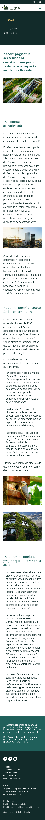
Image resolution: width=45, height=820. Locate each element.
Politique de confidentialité (14, 804)
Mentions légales (10, 801)
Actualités (37, 2)
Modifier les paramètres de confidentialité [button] (21, 807)
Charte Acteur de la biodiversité (16, 812)
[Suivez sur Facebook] (5, 759)
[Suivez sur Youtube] (15, 759)
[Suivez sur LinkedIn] (10, 759)
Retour (10, 20)
